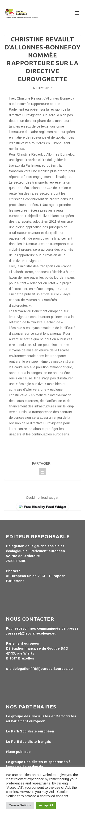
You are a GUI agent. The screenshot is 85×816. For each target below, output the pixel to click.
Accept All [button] (46, 805)
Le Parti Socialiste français (28, 742)
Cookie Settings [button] (20, 805)
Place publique (18, 752)
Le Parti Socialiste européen (30, 731)
